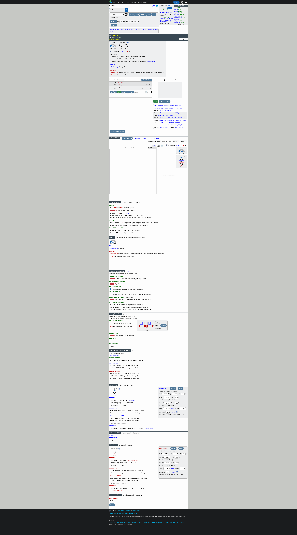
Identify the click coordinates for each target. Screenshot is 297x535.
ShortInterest (167, 108)
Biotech (176, 19)
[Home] (110, 3)
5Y (132, 92)
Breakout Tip (112, 435)
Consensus (171, 122)
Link (126, 87)
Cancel (174, 522)
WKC (171, 12)
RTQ (160, 110)
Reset (180, 388)
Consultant (120, 2)
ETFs (137, 14)
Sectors (132, 14)
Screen (127, 2)
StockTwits (161, 115)
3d (115, 92)
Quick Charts (158, 522)
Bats (168, 118)
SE (166, 12)
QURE (161, 22)
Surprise (155, 29)
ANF (161, 11)
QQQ (153, 14)
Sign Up (176, 2)
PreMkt (112, 29)
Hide (129, 271)
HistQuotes (168, 110)
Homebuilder (178, 18)
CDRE (165, 19)
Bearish (156, 138)
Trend (162, 122)
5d (119, 92)
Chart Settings (146, 80)
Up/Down (138, 29)
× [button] (115, 10)
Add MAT (113, 21)
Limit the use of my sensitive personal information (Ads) (123, 513)
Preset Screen (151, 522)
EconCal (127, 29)
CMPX (168, 19)
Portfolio (133, 2)
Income (172, 105)
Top (112, 505)
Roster (176, 127)
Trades (181, 127)
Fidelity (177, 113)
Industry (156, 125)
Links (155, 101)
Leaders (143, 14)
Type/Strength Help (114, 355)
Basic (145, 138)
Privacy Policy (121, 510)
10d (123, 92)
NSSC (163, 12)
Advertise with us (136, 510)
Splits (132, 29)
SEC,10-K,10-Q (179, 125)
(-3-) (175, 108)
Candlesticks (138, 138)
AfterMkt (117, 29)
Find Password (180, 522)
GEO (161, 20)
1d (111, 92)
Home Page (113, 522)
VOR (164, 22)
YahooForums (169, 115)
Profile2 (160, 105)
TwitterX (176, 115)
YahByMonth (163, 120)
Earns (150, 29)
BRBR (164, 11)
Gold (175, 8)
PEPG (171, 20)
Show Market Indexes (117, 131)
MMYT (164, 20)
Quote (161, 118)
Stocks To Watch (143, 2)
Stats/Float (166, 105)
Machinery (177, 14)
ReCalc (173, 388)
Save (172, 408)
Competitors (162, 125)
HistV (184, 120)
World (122, 29)
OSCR (167, 20)
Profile (155, 106)
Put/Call (177, 120)
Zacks (172, 113)
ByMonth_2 (170, 120)
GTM (172, 11)
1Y (128, 92)
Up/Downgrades (175, 118)
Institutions (163, 127)
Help (163, 522)
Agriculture (177, 13)
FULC (171, 19)
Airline (176, 11)
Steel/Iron (177, 16)
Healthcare (177, 22)
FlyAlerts (179, 108)
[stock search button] (126, 10)
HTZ (161, 12)
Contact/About (168, 522)
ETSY (167, 11)
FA (169, 11)
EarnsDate (157, 108)
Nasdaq (160, 113)
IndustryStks (170, 125)
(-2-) (161, 108)
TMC (168, 12)
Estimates (177, 122)
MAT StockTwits (165, 101)
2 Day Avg (163, 325)
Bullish (150, 138)
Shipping (176, 21)
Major (167, 127)
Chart (113, 25)
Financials (178, 105)
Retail (176, 9)
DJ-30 (148, 14)
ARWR (161, 19)
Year (166, 122)
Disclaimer (128, 510)
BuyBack (112, 32)
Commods (144, 29)
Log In (117, 522)
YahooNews (166, 113)
